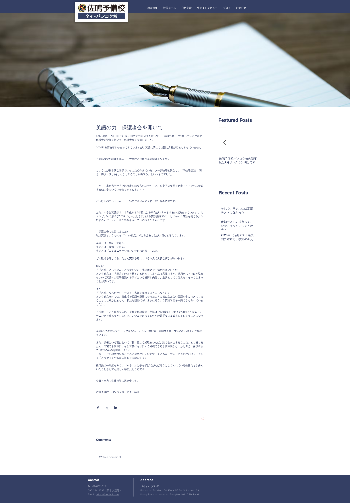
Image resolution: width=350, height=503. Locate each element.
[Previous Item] (224, 143)
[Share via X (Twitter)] (106, 407)
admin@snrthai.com (107, 494)
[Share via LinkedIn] (115, 407)
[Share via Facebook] (98, 407)
